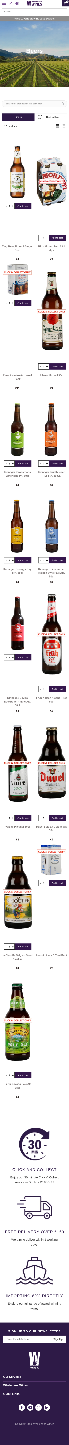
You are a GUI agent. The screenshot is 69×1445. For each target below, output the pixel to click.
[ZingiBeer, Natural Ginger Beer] (17, 167)
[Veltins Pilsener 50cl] (17, 763)
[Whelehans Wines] (34, 3)
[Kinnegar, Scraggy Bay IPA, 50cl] (17, 521)
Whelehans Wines (43, 1424)
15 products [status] (10, 126)
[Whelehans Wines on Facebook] (22, 1407)
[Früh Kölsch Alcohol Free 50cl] (51, 634)
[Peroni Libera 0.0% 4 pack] (51, 860)
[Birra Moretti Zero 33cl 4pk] (51, 182)
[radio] (57, 126)
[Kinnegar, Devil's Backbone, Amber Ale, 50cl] (17, 618)
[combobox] (34, 11)
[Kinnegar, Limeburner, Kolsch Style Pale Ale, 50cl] (51, 521)
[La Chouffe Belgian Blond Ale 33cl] (17, 891)
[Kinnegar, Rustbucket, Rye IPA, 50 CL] (51, 424)
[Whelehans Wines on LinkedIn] (47, 1407)
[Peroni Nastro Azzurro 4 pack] (17, 280)
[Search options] (64, 103)
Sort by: (48, 117)
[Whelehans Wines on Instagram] (38, 1407)
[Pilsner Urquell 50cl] (51, 311)
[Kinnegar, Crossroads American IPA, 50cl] (17, 424)
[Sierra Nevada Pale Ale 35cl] (17, 1020)
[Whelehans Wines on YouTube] (30, 1407)
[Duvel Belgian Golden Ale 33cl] (51, 763)
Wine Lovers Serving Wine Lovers (34, 19)
